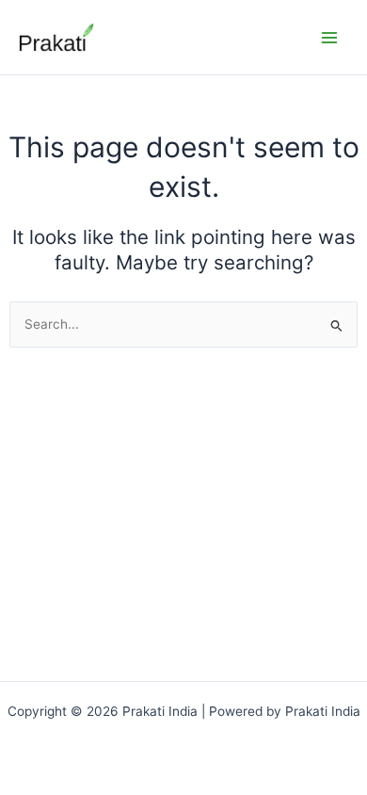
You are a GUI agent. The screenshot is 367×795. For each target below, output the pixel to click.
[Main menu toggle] (330, 37)
